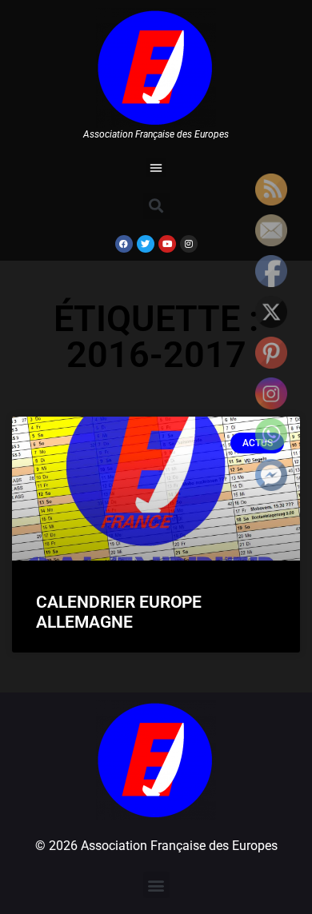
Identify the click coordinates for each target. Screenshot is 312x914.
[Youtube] (167, 244)
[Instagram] (189, 244)
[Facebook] (124, 244)
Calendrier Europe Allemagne (119, 612)
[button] (156, 167)
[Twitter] (145, 244)
